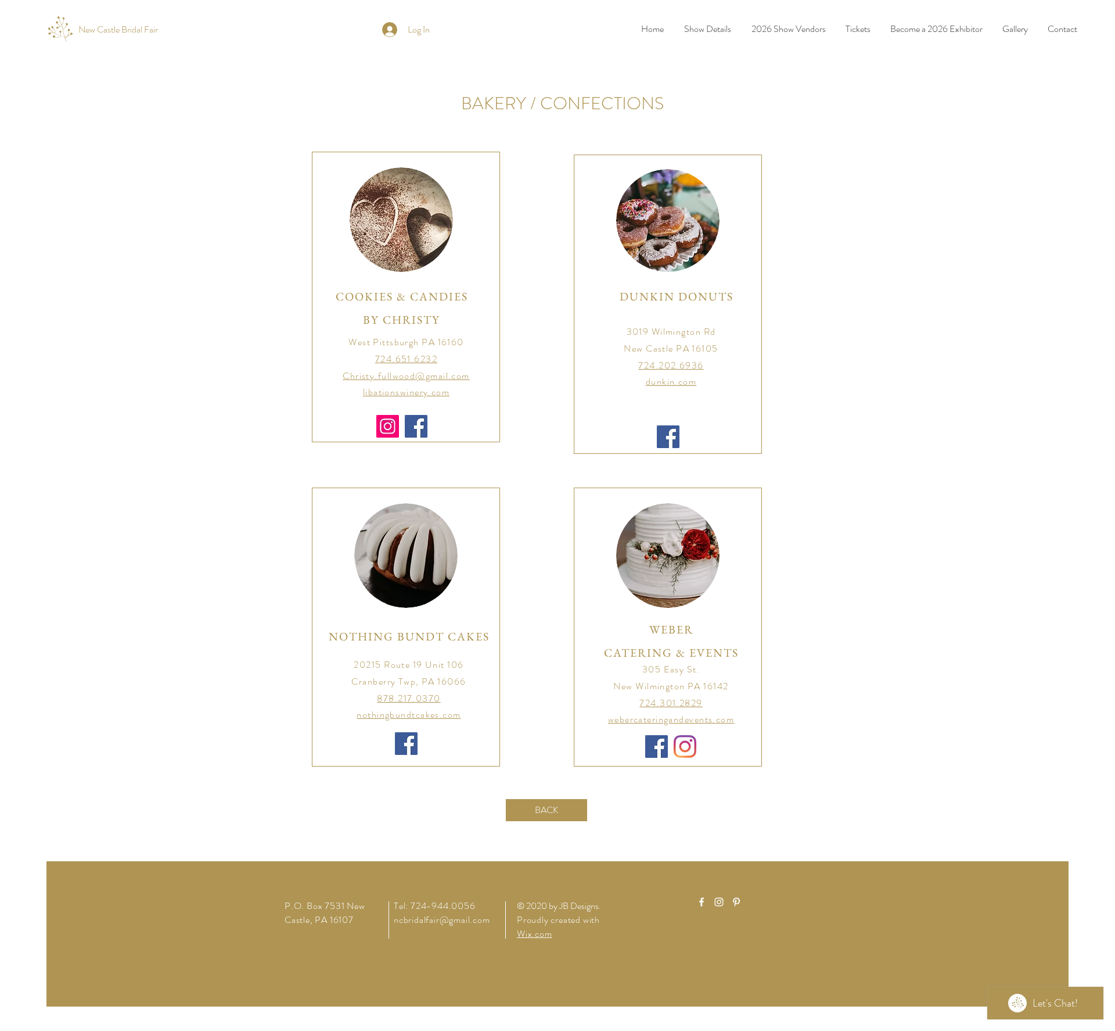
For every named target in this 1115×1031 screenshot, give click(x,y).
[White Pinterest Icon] (736, 902)
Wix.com (534, 933)
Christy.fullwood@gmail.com (406, 375)
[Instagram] (387, 426)
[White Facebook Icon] (701, 902)
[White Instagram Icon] (719, 902)
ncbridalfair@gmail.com (442, 919)
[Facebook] (416, 426)
